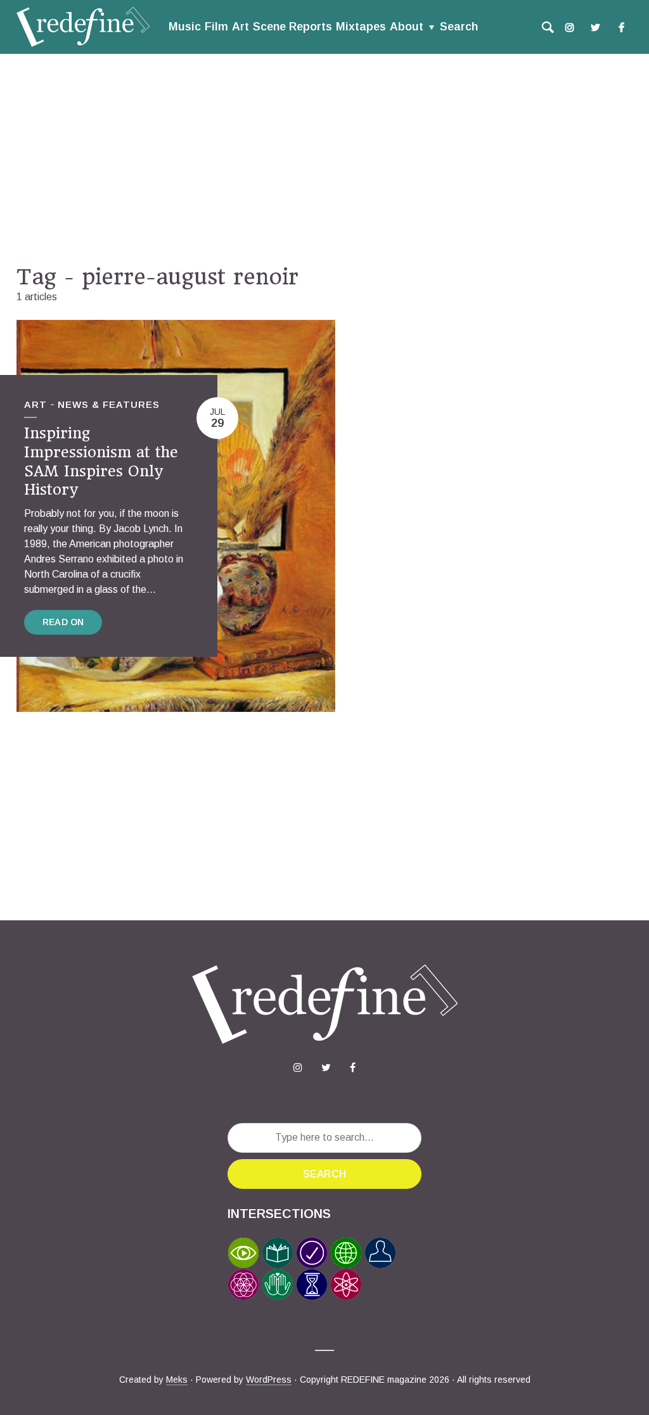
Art (240, 26)
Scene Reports (292, 26)
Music (185, 26)
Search (459, 26)
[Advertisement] (324, 159)
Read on (63, 622)
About (406, 26)
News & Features (109, 404)
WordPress (269, 1379)
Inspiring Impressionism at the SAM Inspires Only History (101, 461)
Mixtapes (361, 26)
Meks (177, 1379)
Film (216, 26)
